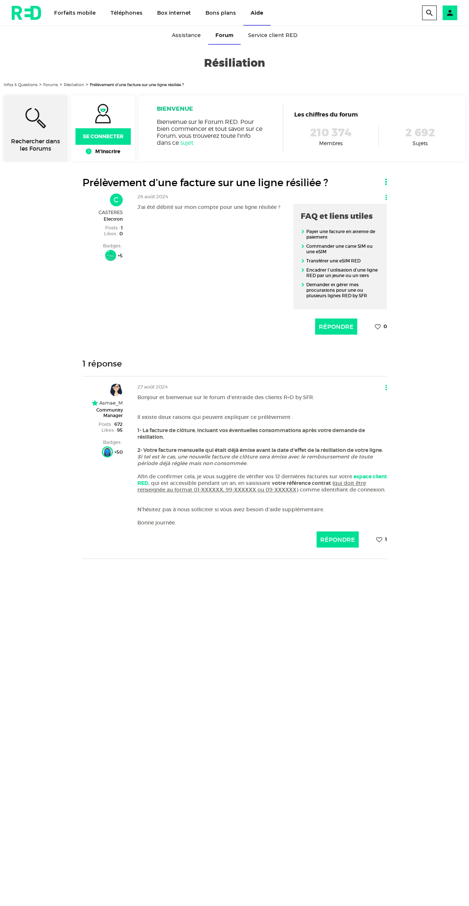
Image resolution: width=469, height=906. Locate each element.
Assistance (186, 35)
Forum (224, 35)
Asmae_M (110, 403)
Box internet (174, 13)
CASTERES (111, 212)
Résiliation (74, 84)
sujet (186, 142)
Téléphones (126, 13)
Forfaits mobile (75, 13)
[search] (429, 12)
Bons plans (221, 13)
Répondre (336, 326)
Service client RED (273, 35)
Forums (50, 84)
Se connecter (103, 136)
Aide (257, 13)
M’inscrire (107, 151)
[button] (450, 12)
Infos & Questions (20, 84)
